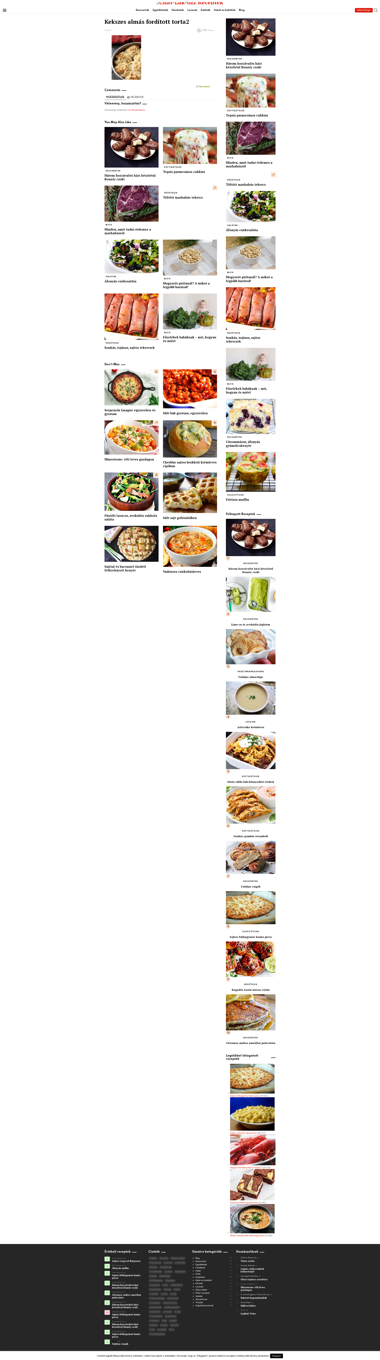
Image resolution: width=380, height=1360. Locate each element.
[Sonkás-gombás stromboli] (251, 804)
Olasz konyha (158, 1298)
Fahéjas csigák (251, 886)
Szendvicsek (213, 1299)
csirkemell (166, 1267)
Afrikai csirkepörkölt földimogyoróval (247, 1235)
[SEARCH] (376, 10)
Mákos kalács (248, 1305)
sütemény (171, 1316)
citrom (169, 1263)
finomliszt (166, 1276)
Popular (215, 422)
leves (168, 1289)
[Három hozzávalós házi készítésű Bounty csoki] (131, 147)
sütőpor (155, 1321)
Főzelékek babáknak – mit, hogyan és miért (189, 339)
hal (166, 1285)
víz (172, 1330)
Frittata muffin (237, 499)
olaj (174, 1294)
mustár (155, 1294)
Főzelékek (213, 1267)
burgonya (156, 1263)
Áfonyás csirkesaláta (120, 281)
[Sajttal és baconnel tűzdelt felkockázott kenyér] (131, 544)
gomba (170, 1281)
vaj (153, 1330)
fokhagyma (157, 1281)
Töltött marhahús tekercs (183, 197)
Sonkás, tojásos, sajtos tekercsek (129, 347)
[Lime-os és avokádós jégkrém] (251, 594)
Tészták (213, 1302)
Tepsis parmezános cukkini (184, 172)
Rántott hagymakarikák (254, 1297)
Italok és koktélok (224, 10)
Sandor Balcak (247, 1266)
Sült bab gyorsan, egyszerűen (185, 413)
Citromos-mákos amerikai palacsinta (250, 1043)
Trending (215, 188)
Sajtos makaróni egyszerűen (243, 1133)
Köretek (213, 1283)
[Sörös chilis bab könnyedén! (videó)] (251, 750)
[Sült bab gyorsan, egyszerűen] (190, 388)
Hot (156, 371)
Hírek (213, 1274)
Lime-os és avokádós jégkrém (250, 624)
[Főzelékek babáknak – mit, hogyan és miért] (190, 311)
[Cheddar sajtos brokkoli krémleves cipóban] (190, 438)
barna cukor (178, 1258)
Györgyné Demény (249, 1276)
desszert (181, 1272)
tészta (175, 1325)
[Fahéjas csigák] (251, 857)
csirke (154, 1267)
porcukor (156, 1312)
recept (168, 1312)
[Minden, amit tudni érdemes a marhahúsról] (131, 203)
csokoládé (156, 1272)
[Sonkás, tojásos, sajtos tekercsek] (131, 317)
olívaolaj (174, 1298)
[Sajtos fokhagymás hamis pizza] (251, 907)
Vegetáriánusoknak (250, 672)
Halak (213, 1271)
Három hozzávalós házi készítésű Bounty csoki (130, 177)
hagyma (155, 1285)
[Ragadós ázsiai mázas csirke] (251, 959)
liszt (177, 1289)
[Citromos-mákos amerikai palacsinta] (251, 1012)
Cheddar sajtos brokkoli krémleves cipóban (190, 464)
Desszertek (142, 10)
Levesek (192, 10)
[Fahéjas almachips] (251, 646)
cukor (169, 1272)
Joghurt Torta (248, 1313)
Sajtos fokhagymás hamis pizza (251, 937)
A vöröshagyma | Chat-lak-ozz (255, 1295)
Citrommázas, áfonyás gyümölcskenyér (243, 444)
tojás (165, 1325)
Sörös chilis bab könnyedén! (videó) (250, 782)
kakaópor (177, 1285)
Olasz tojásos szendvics (254, 1279)
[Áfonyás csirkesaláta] (131, 257)
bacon (165, 1258)
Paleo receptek (213, 1293)
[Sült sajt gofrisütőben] (190, 492)
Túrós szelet (248, 1260)
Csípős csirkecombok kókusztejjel (252, 1270)
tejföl (174, 1321)
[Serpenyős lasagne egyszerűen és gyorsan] (131, 387)
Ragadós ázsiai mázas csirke (251, 989)
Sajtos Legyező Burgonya (126, 1260)
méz (165, 1294)
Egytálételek (160, 10)
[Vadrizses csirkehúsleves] (190, 546)
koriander (156, 1289)
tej (165, 1321)
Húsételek (178, 10)
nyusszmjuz (246, 1302)
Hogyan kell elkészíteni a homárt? (246, 1167)
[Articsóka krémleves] (251, 698)
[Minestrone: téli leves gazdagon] (131, 437)
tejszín (154, 1325)
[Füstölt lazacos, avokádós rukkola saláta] (131, 491)
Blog (241, 10)
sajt (178, 1312)
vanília (163, 1330)
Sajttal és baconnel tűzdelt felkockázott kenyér (125, 568)
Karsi (114, 1341)
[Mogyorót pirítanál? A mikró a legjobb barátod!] (190, 258)
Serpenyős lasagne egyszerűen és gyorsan (129, 412)
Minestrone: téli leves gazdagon (129, 459)
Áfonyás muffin (120, 1268)
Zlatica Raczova (248, 1258)
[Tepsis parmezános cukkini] (190, 145)
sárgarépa (157, 1316)
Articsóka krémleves (250, 727)
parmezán (156, 1307)
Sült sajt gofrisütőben (180, 518)
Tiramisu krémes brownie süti (244, 1202)
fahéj (154, 1276)
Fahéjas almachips (250, 677)
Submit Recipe (363, 10)
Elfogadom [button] (276, 1356)
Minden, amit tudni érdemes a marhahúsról (127, 231)
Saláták (205, 10)
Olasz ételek (235, 495)
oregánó (156, 1303)
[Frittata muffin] (251, 472)
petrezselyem (173, 1307)
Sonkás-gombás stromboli (250, 836)
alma (154, 1258)
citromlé (181, 1263)
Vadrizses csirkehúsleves (182, 571)
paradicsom (171, 1303)
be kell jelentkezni (136, 110)
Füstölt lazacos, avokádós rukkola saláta (130, 517)
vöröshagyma (158, 1334)
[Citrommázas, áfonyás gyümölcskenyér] (251, 416)
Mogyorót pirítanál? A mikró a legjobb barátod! (186, 285)
